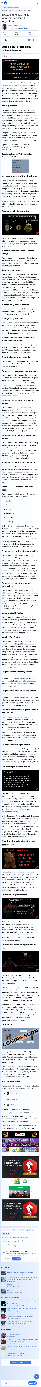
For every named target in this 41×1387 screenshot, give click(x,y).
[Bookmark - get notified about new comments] (29, 40)
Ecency (4, 8)
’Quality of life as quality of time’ (14, 85)
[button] (3, 1241)
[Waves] (14, 1383)
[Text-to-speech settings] (37, 32)
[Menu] (37, 40)
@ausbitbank (14, 1093)
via (24, 1237)
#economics (12, 8)
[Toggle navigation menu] (2, 3)
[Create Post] (36, 1376)
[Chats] (22, 1383)
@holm (12, 1105)
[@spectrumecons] (4, 27)
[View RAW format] (3, 1245)
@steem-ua (13, 1099)
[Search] (37, 3)
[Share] (33, 40)
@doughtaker (10, 1113)
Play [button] (30, 34)
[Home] (6, 1383)
